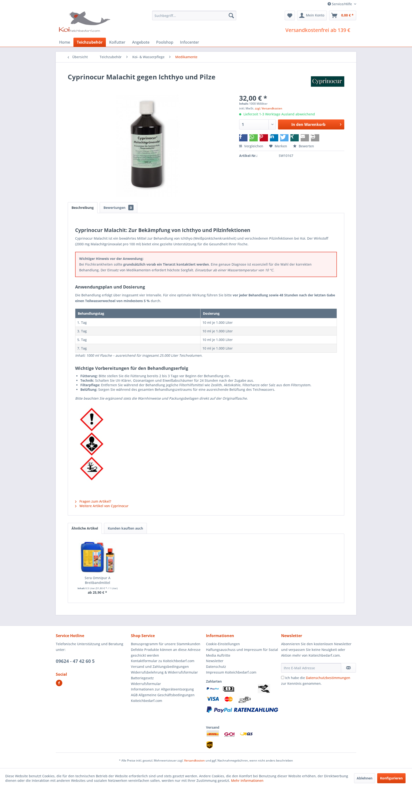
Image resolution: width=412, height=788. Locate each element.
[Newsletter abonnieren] (348, 668)
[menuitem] (194, 15)
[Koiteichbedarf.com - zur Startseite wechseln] (85, 21)
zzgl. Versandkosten (268, 108)
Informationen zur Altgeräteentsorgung (162, 689)
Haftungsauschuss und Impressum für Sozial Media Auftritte (242, 652)
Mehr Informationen (247, 780)
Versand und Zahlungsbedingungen (160, 666)
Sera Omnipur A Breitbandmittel (97, 580)
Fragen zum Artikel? (94, 501)
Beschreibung (83, 207)
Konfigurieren (391, 778)
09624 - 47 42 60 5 (75, 661)
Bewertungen (117, 207)
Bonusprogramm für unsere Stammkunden (165, 644)
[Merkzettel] (290, 15)
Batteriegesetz (142, 678)
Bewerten (306, 146)
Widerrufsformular (146, 683)
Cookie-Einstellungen (223, 644)
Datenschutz (216, 666)
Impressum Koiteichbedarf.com (231, 672)
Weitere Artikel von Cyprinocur (103, 506)
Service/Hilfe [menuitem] (342, 4)
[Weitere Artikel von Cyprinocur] (327, 81)
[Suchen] (231, 15)
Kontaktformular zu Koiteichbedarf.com (162, 661)
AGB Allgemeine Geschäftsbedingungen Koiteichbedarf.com (163, 698)
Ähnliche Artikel (85, 528)
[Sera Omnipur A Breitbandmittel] (97, 556)
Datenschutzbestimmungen (328, 677)
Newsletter (214, 661)
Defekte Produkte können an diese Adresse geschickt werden (166, 652)
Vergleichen (253, 146)
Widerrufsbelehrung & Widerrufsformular (164, 672)
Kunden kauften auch (125, 528)
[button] (243, 137)
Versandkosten (194, 760)
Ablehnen (364, 778)
